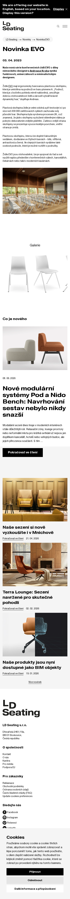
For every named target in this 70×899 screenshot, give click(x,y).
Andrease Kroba (39, 71)
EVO (10, 86)
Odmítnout (35, 880)
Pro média (8, 763)
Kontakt (7, 754)
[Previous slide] (12, 274)
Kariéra (6, 760)
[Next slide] (58, 274)
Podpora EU (9, 767)
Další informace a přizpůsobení (35, 888)
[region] (35, 274)
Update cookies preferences (18, 796)
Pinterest (12, 822)
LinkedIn (11, 827)
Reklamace (8, 783)
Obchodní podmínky (13, 786)
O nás (6, 757)
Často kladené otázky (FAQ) (17, 792)
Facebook (12, 812)
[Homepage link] (13, 26)
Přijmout (35, 871)
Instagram (12, 817)
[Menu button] (65, 26)
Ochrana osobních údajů (16, 789)
